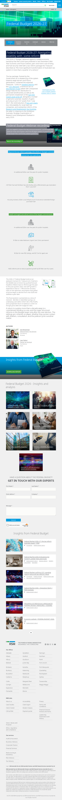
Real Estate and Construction (34, 578)
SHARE (52, 9)
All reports (13, 9)
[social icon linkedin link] (45, 644)
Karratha (25, 667)
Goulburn (26, 659)
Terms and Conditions (42, 705)
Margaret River (27, 681)
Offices (44, 1)
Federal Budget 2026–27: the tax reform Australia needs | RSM (37, 542)
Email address (10, 494)
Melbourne (26, 685)
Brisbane (9, 667)
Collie (8, 681)
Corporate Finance (11, 745)
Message (8, 506)
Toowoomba (43, 681)
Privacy (41, 701)
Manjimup (26, 677)
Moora (25, 691)
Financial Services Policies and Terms (45, 710)
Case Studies (10, 705)
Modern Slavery (27, 708)
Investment (34, 562)
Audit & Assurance (12, 738)
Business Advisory (38, 576)
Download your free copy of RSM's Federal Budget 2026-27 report (48, 91)
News (39, 1)
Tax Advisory (29, 545)
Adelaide (8, 653)
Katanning (26, 670)
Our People (50, 1)
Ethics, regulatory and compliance (11, 729)
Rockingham (43, 674)
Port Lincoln (43, 663)
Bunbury (9, 670)
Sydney (41, 677)
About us (9, 701)
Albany (8, 656)
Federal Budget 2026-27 (39, 545)
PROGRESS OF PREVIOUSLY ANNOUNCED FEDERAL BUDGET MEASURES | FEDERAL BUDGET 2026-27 (38, 604)
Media (34, 1)
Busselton (9, 674)
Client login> (27, 705)
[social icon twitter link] (53, 644)
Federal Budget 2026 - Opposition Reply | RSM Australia (38, 589)
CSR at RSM (9, 711)
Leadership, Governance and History (44, 716)
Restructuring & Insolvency (11, 753)
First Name (9, 486)
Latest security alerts (25, 1)
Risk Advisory (10, 758)
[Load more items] (31, 633)
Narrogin (42, 653)
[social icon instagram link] (50, 644)
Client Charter (10, 708)
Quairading (42, 670)
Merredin (25, 688)
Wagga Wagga (43, 685)
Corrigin (8, 685)
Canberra (9, 677)
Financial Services (43, 561)
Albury (8, 659)
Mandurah (26, 674)
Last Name (35, 486)
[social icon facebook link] (48, 644)
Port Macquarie (44, 667)
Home (8, 9)
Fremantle (9, 691)
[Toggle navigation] (59, 5)
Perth (41, 659)
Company (34, 494)
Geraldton (26, 653)
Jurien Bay (26, 663)
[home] (5, 5)
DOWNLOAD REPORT (14, 372)
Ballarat (8, 663)
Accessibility (26, 701)
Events (16, 1)
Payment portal (27, 711)
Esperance (9, 688)
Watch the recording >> (14, 141)
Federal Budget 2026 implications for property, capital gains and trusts (36, 558)
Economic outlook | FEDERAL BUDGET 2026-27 (39, 620)
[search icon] (45, 5)
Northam (42, 656)
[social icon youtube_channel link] (55, 644)
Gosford (25, 656)
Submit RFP (57, 1)
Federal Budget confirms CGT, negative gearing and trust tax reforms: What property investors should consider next (37, 573)
